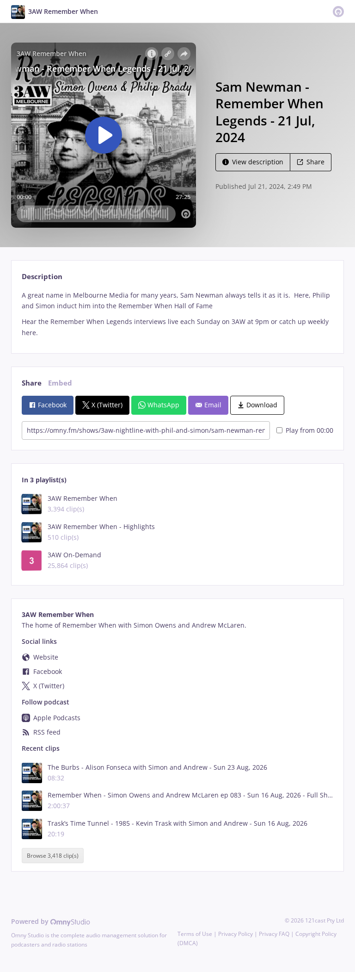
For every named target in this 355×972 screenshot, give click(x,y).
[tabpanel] (177, 314)
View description (257, 161)
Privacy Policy (235, 934)
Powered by (30, 921)
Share (315, 161)
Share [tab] (32, 383)
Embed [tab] (60, 383)
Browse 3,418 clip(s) (53, 856)
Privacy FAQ (274, 934)
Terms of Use (195, 934)
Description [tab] (42, 276)
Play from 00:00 (309, 430)
